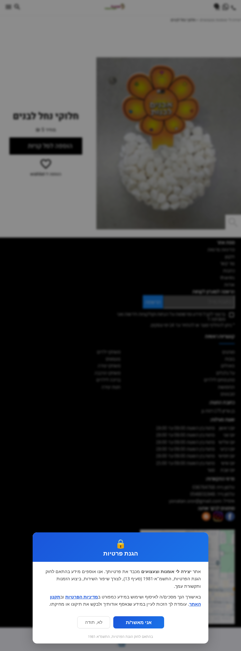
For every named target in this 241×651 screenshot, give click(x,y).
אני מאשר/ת (139, 622)
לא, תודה (93, 622)
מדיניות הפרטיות (81, 597)
